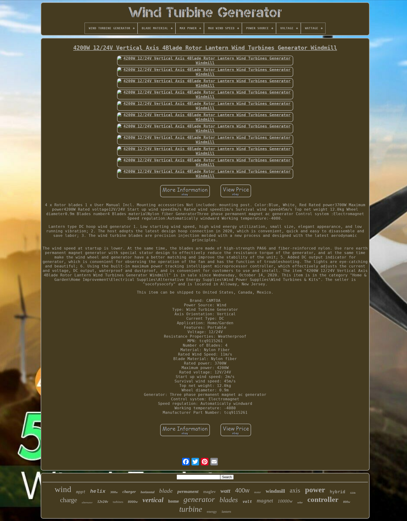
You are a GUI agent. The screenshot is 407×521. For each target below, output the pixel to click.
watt (225, 491)
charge (68, 500)
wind (63, 489)
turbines (118, 502)
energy (212, 511)
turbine (190, 509)
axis (295, 490)
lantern (226, 511)
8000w (133, 502)
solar (300, 502)
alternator (87, 502)
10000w (285, 501)
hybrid (337, 491)
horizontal (148, 492)
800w (346, 502)
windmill (275, 491)
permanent (188, 491)
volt (247, 501)
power (315, 489)
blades (229, 500)
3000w (114, 492)
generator (199, 499)
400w (242, 490)
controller (322, 499)
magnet (265, 501)
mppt (80, 491)
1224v (353, 493)
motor (257, 492)
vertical (152, 500)
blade (166, 491)
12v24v (102, 502)
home (173, 501)
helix (98, 491)
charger (129, 491)
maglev (209, 491)
